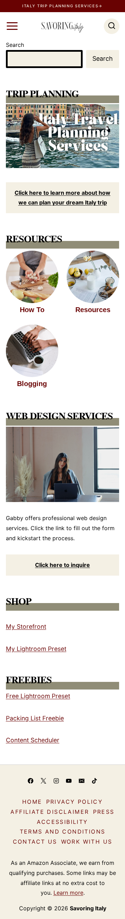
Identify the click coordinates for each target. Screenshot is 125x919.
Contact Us (35, 841)
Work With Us (86, 841)
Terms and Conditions (63, 831)
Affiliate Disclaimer (49, 811)
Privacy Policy (74, 801)
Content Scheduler (32, 740)
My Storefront (26, 626)
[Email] (81, 780)
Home (32, 801)
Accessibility (62, 821)
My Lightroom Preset (36, 648)
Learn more (68, 892)
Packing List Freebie (35, 718)
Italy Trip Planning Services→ (62, 5)
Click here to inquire (62, 564)
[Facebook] (30, 780)
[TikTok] (94, 780)
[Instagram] (56, 780)
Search (15, 44)
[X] (43, 780)
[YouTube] (68, 780)
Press (104, 811)
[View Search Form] (111, 26)
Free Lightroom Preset (38, 696)
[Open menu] (12, 26)
